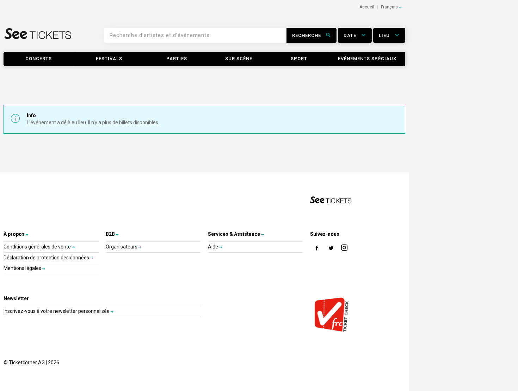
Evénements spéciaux (367, 58)
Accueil (366, 7)
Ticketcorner (38, 38)
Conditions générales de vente (38, 247)
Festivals (109, 58)
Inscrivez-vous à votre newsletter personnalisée (57, 311)
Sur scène (238, 58)
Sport (299, 58)
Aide (213, 247)
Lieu (385, 35)
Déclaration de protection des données (47, 257)
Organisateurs (122, 247)
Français (390, 7)
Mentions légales (23, 268)
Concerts (38, 58)
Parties (176, 58)
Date (351, 35)
